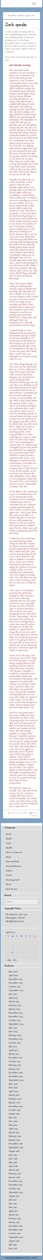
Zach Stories (11, 889)
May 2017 (13, 1207)
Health (9, 848)
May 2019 (13, 1125)
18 (12, 952)
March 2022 (14, 1054)
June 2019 (13, 1121)
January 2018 (14, 1177)
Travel (8, 875)
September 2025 (16, 990)
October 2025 (15, 986)
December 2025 (15, 979)
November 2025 (16, 983)
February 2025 (15, 1005)
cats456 (34, 1258)
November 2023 (16, 1039)
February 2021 (15, 1065)
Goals (8, 843)
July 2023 (13, 1046)
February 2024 (15, 1035)
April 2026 (13, 975)
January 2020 (14, 1102)
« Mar (8, 960)
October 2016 (15, 1233)
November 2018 (15, 1143)
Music (8, 857)
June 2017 (13, 1203)
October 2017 (14, 1188)
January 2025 (14, 1009)
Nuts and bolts (12, 861)
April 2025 (13, 998)
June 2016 (13, 1248)
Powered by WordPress (14, 1258)
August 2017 (14, 1196)
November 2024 (16, 1016)
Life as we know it (14, 852)
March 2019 (14, 1132)
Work (8, 884)
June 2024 (13, 1031)
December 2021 (15, 1057)
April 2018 (13, 1166)
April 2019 (13, 1128)
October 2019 (14, 1110)
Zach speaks (16, 25)
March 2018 (14, 1170)
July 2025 (13, 994)
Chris (25, 813)
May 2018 (13, 1162)
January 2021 (14, 1069)
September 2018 (16, 1147)
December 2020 (16, 1072)
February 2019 (15, 1136)
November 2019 (16, 1106)
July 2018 (12, 1155)
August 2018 (14, 1151)
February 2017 (15, 1218)
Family (9, 838)
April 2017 (13, 1211)
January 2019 (14, 1140)
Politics (9, 870)
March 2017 (14, 1214)
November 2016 (16, 1229)
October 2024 (15, 1020)
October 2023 (15, 1043)
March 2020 (14, 1095)
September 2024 (16, 1024)
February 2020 (15, 1099)
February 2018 (15, 1173)
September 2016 (16, 1237)
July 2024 (13, 1028)
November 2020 (16, 1076)
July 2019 (13, 1117)
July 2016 (13, 1244)
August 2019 (14, 1113)
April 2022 (13, 1050)
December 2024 (16, 1013)
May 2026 (13, 971)
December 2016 (15, 1226)
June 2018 (13, 1158)
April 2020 (13, 1091)
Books (8, 834)
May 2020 (13, 1087)
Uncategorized (12, 880)
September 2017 (16, 1192)
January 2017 (14, 1222)
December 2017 (15, 1181)
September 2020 (16, 1080)
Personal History (13, 866)
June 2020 (13, 1084)
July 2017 (12, 1200)
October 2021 (14, 1061)
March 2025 (14, 1001)
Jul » (15, 960)
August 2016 (14, 1241)
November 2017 (15, 1185)
